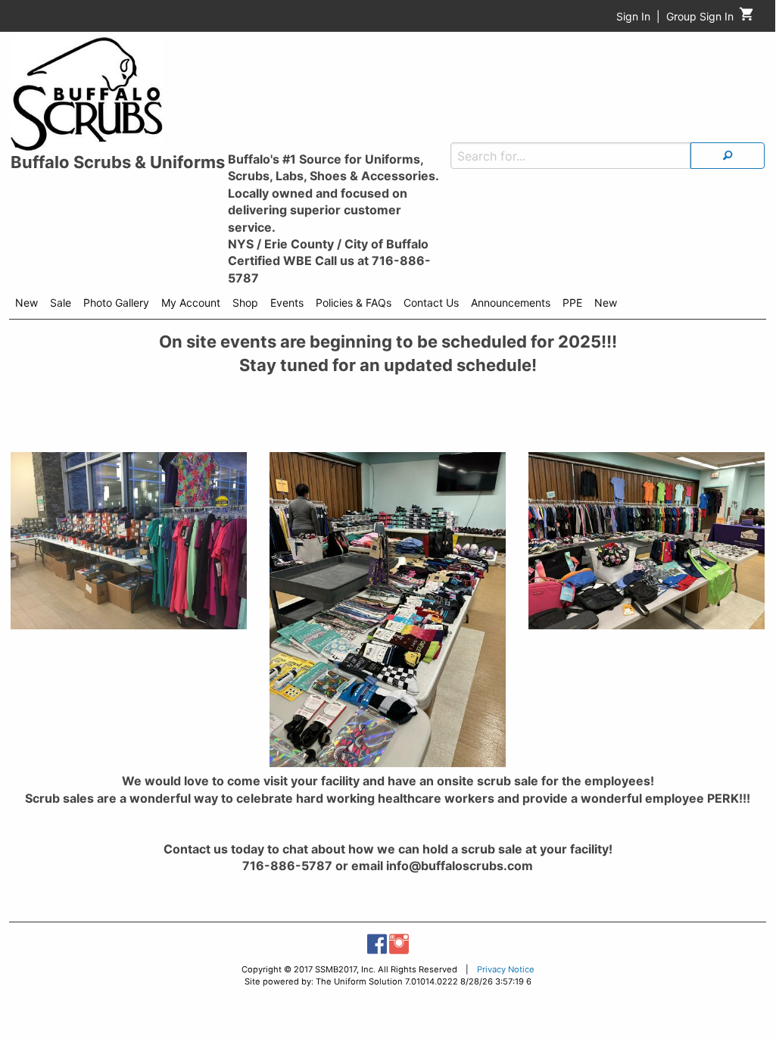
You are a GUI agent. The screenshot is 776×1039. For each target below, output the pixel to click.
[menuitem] (26, 305)
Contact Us (431, 302)
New (26, 302)
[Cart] (747, 17)
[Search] (727, 155)
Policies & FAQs (353, 302)
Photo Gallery (116, 302)
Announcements (510, 302)
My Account (190, 302)
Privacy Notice (505, 969)
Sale (60, 302)
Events (287, 302)
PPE (572, 302)
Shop (245, 302)
